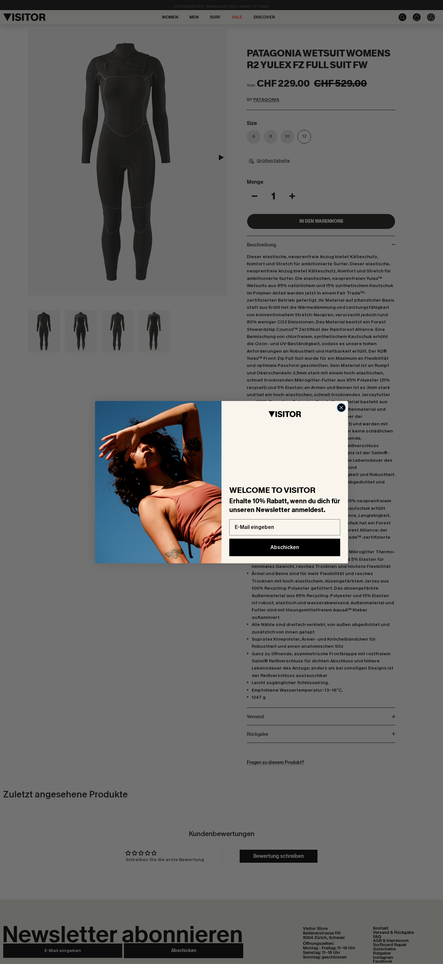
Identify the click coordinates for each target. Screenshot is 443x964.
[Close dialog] (341, 408)
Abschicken (284, 547)
